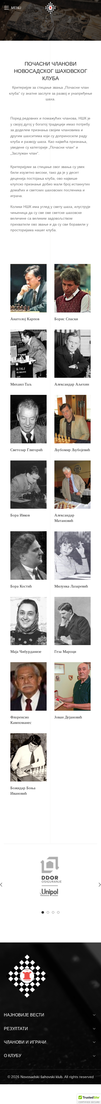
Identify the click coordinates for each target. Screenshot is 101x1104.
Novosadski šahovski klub (41, 1077)
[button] (89, 1099)
